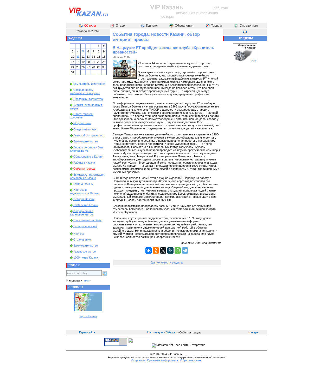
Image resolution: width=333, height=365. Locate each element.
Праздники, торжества (88, 98)
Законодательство (85, 141)
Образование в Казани (88, 156)
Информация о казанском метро (81, 213)
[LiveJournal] (170, 250)
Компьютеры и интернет (89, 83)
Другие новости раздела (167, 262)
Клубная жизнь (83, 183)
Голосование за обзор (87, 220)
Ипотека (78, 233)
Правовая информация (162, 360)
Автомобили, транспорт (89, 135)
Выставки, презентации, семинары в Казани (87, 176)
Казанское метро (84, 251)
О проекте (138, 360)
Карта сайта (87, 332)
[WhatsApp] (178, 250)
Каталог (152, 25)
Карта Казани (88, 316)
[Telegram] (185, 250)
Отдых (120, 25)
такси (85, 280)
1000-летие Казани (85, 205)
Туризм (216, 25)
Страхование (82, 239)
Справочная (249, 25)
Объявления (184, 25)
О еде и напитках (84, 129)
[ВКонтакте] (148, 250)
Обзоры (90, 25)
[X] (163, 250)
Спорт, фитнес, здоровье (81, 115)
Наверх (253, 332)
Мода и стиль (82, 123)
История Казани (83, 199)
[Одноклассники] (156, 250)
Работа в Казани (84, 162)
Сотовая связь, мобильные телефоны (85, 91)
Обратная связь (191, 360)
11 (77, 56)
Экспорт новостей (85, 226)
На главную (155, 332)
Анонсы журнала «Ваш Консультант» (87, 149)
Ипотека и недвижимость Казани (84, 191)
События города (84, 168)
